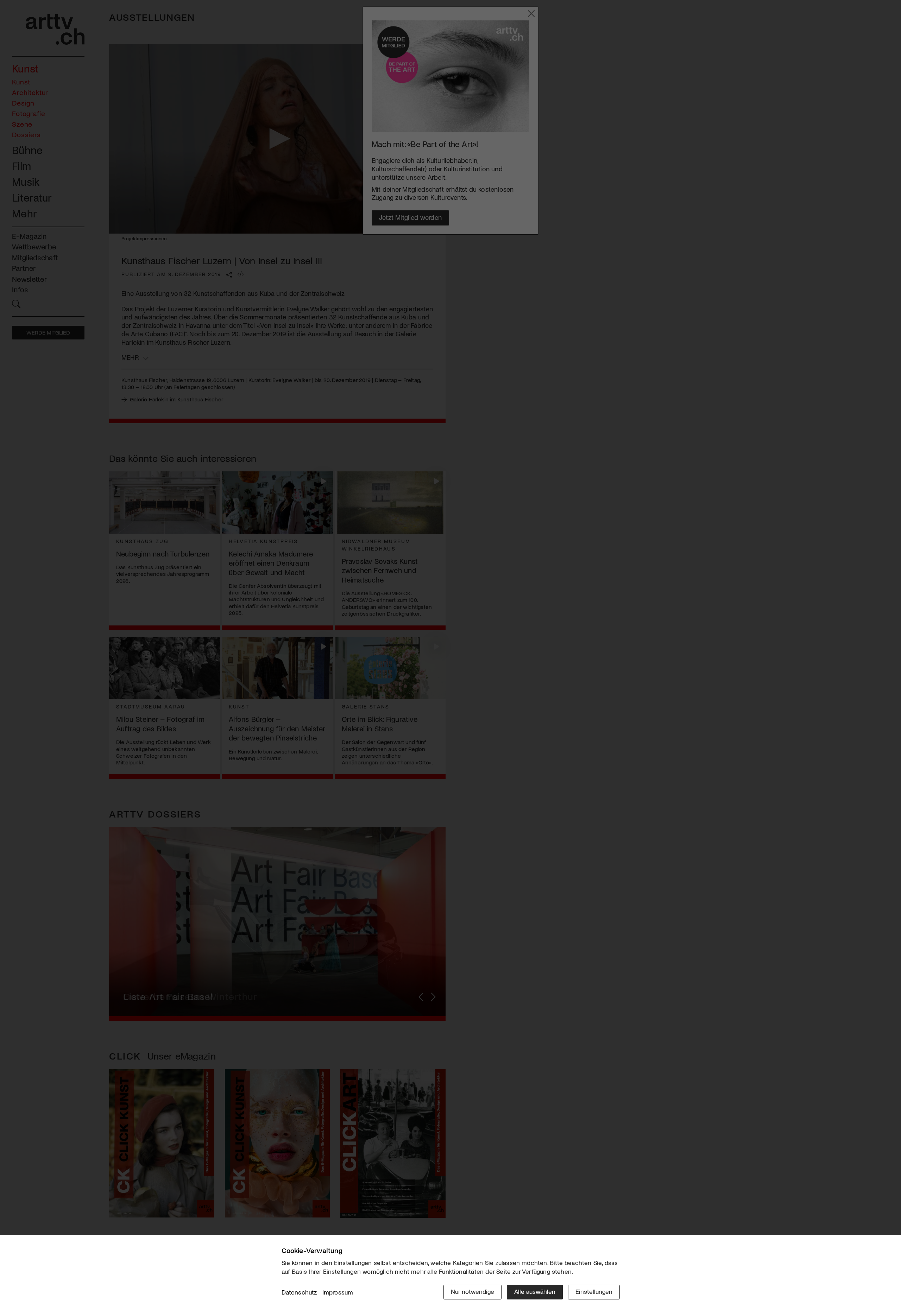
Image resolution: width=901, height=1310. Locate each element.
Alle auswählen (534, 1291)
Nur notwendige (472, 1291)
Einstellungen (593, 1291)
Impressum (337, 1292)
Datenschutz (299, 1292)
